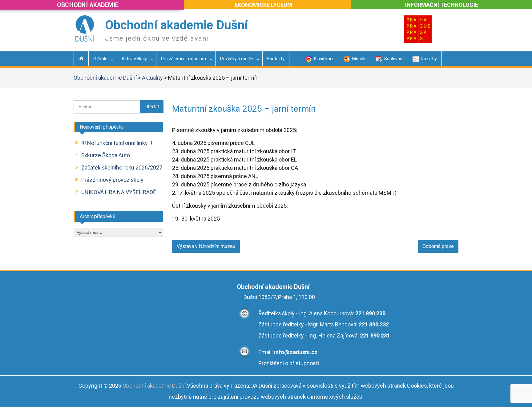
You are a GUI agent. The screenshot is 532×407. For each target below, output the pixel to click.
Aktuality (152, 77)
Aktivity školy (134, 58)
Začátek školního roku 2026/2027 (121, 167)
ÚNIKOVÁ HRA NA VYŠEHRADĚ (118, 192)
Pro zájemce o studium (183, 58)
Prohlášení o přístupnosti (288, 363)
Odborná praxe (438, 246)
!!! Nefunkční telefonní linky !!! (117, 143)
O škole (100, 58)
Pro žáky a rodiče (236, 58)
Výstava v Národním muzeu (206, 246)
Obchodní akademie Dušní (176, 25)
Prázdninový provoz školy (112, 180)
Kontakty (275, 58)
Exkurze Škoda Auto (105, 155)
